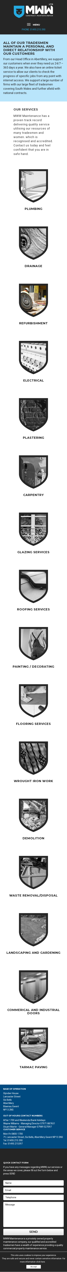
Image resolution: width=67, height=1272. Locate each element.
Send (33, 1232)
